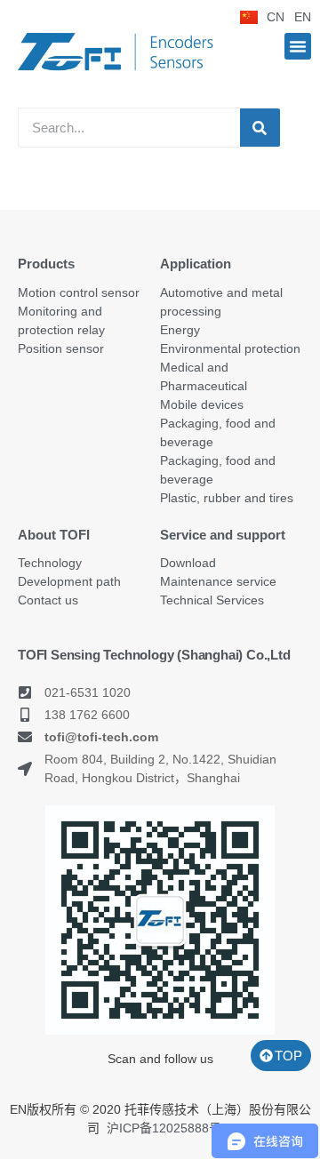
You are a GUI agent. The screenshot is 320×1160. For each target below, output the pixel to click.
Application (195, 263)
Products (46, 263)
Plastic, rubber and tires (226, 498)
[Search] (260, 127)
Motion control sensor (79, 292)
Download (188, 563)
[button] (297, 46)
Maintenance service (218, 581)
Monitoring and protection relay (61, 320)
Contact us (48, 600)
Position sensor (61, 348)
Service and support (222, 534)
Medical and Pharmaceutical (203, 376)
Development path (69, 581)
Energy (180, 330)
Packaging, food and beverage (218, 432)
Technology (50, 563)
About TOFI (54, 534)
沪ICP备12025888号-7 (170, 1128)
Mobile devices (202, 404)
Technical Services (212, 600)
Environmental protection (230, 348)
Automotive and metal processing (221, 301)
